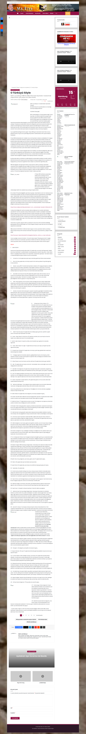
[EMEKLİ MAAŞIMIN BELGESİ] (60, 139)
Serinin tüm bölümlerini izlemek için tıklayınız (66, 44)
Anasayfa (13, 87)
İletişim (51, 13)
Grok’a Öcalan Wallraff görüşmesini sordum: (69, 162)
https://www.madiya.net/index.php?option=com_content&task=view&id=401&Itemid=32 (31, 207)
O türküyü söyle (43, 619)
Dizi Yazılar (60, 239)
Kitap (18, 87)
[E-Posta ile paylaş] (41, 627)
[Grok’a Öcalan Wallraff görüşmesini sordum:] (60, 176)
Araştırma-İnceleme (24, 87)
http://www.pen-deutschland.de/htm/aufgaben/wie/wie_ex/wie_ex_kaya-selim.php (30, 235)
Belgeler (60, 237)
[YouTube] (23, 640)
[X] (21, 640)
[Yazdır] (44, 627)
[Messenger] (2, 30)
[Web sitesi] (19, 640)
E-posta (13, 713)
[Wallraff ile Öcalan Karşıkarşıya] (60, 202)
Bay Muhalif (37, 13)
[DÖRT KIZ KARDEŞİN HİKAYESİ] (60, 158)
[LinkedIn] (30, 627)
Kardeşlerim (61, 252)
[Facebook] (20, 640)
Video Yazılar (61, 250)
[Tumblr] (33, 627)
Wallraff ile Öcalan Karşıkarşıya (68, 194)
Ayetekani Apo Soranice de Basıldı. (31, 656)
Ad (12, 708)
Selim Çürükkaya (24, 99)
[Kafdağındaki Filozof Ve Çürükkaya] (60, 119)
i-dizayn (38, 728)
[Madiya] (43, 7)
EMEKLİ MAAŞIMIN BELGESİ (69, 125)
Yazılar (21, 13)
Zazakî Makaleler (29, 13)
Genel (59, 248)
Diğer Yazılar (61, 246)
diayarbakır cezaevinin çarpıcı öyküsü (26, 619)
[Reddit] (38, 627)
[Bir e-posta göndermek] (28, 99)
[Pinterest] (35, 627)
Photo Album (45, 13)
